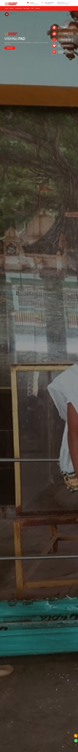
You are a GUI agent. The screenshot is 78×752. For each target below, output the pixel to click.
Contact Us (37, 8)
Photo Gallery (26, 8)
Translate (67, 3)
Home (6, 8)
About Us (11, 8)
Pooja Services (18, 8)
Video (32, 8)
